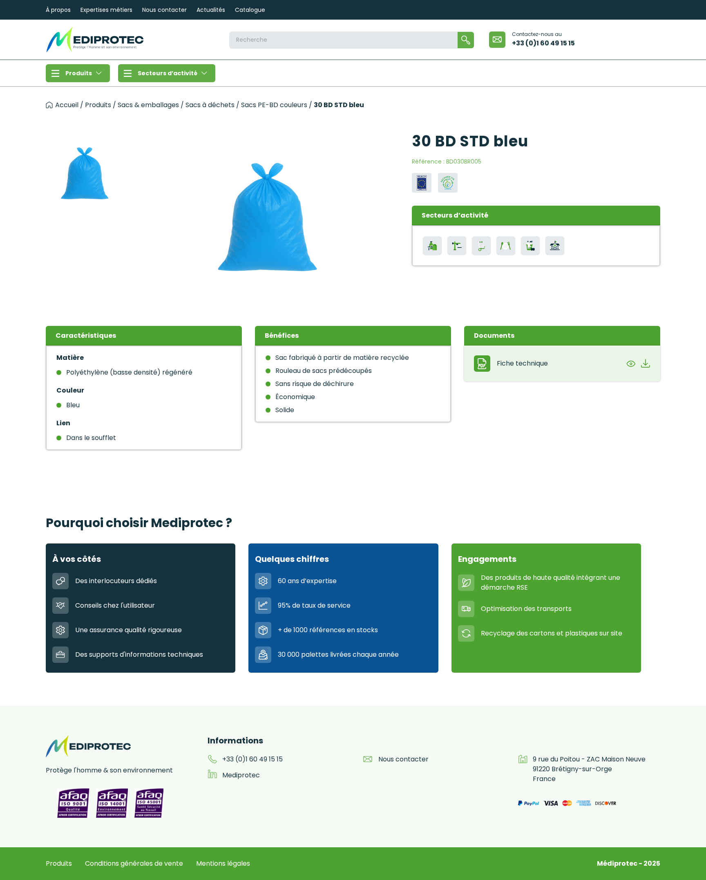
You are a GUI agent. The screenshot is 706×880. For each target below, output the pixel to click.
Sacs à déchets (210, 105)
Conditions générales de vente (134, 863)
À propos (58, 10)
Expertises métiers (106, 10)
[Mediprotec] (95, 39)
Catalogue (250, 10)
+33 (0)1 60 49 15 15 (543, 43)
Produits (78, 73)
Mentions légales (223, 863)
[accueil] (49, 104)
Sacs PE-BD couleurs (274, 105)
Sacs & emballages (148, 105)
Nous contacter (164, 10)
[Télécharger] (645, 363)
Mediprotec (241, 775)
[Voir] (631, 363)
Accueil (66, 105)
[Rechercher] (466, 40)
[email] (497, 39)
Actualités (211, 10)
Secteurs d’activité (167, 73)
